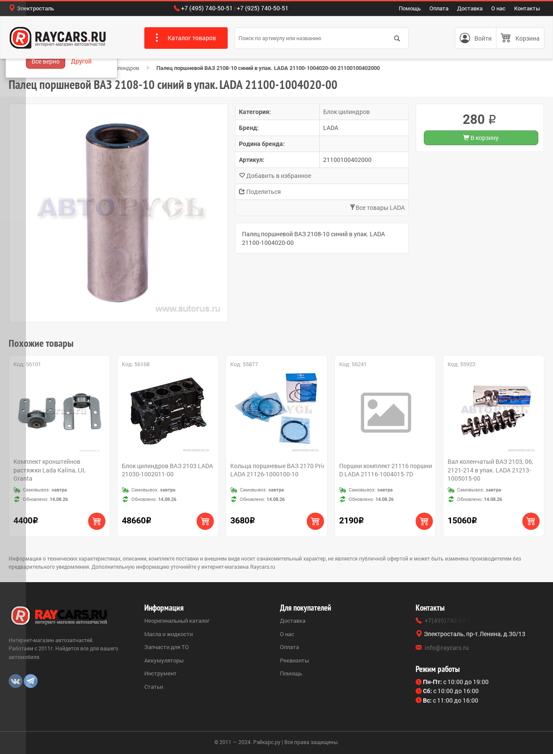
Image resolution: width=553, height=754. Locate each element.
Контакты (527, 8)
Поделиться (263, 191)
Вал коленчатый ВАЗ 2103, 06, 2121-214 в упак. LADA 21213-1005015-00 (490, 469)
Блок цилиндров (118, 67)
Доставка (470, 8)
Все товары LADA (380, 207)
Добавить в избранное (278, 175)
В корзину (484, 137)
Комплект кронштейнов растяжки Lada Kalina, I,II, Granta (49, 469)
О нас (498, 8)
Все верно (46, 61)
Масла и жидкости (168, 634)
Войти (483, 38)
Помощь (410, 8)
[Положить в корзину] (96, 521)
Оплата (438, 8)
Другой (81, 61)
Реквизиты (294, 660)
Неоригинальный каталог (177, 620)
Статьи (153, 687)
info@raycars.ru (447, 647)
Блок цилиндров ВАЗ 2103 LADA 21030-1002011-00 (167, 470)
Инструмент (160, 673)
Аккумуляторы (164, 660)
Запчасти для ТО (166, 647)
